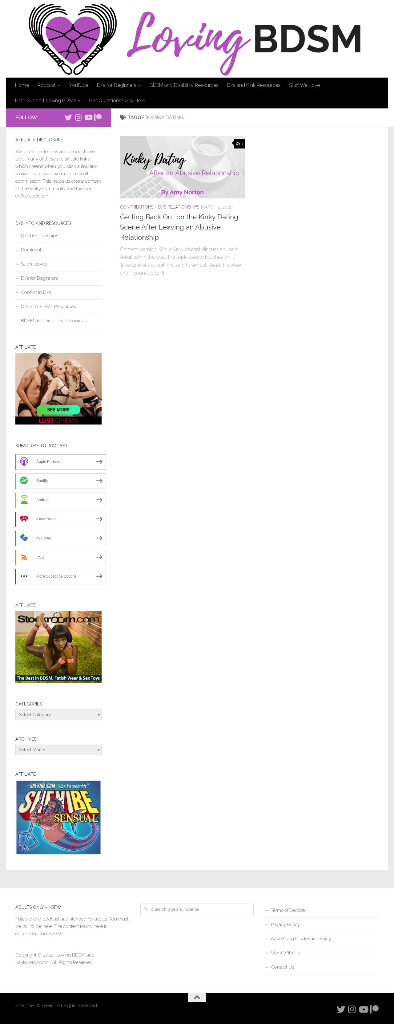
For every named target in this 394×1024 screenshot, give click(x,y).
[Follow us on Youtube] (88, 117)
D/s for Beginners (116, 85)
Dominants (32, 250)
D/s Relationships (178, 207)
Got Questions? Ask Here (117, 101)
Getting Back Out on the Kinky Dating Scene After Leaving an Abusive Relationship (179, 227)
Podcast (47, 85)
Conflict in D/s (36, 292)
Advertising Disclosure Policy (301, 938)
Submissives (34, 264)
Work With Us (285, 953)
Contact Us (282, 967)
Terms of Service (288, 910)
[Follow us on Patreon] (98, 117)
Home (22, 85)
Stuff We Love (304, 85)
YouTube (78, 85)
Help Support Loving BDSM (45, 101)
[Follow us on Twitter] (68, 117)
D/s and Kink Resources (253, 85)
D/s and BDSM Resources (48, 306)
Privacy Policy (285, 924)
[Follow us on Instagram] (78, 117)
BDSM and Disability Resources (184, 85)
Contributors (136, 207)
